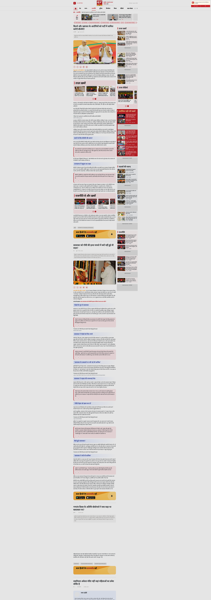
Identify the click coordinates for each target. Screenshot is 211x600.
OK (205, 6)
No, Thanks (196, 6)
